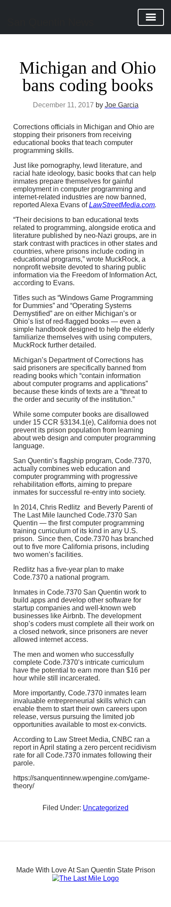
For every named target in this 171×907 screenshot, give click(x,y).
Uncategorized (105, 807)
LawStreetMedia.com (122, 205)
